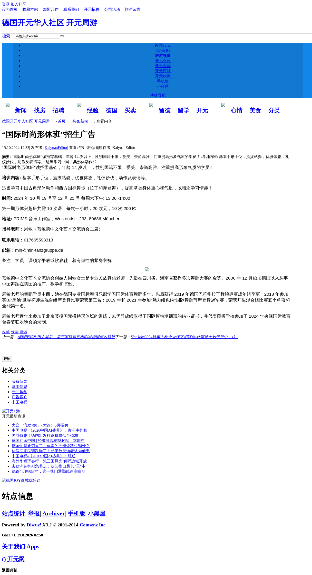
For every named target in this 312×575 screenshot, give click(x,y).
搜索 (6, 36)
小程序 (163, 86)
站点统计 (13, 513)
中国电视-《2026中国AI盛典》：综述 (44, 456)
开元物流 (163, 76)
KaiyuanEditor (56, 148)
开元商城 (163, 71)
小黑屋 (97, 513)
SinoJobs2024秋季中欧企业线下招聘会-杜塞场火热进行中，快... (184, 337)
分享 (15, 332)
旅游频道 (163, 55)
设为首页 (10, 9)
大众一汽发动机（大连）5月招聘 (40, 425)
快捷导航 (158, 95)
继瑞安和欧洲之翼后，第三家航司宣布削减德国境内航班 (66, 337)
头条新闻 (80, 121)
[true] (62, 36)
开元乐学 (19, 392)
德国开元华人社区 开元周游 (50, 22)
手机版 (163, 81)
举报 (34, 513)
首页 (163, 45)
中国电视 (19, 402)
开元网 (16, 559)
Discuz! (34, 524)
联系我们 (71, 9)
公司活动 (112, 9)
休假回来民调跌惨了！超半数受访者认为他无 (51, 451)
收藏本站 (30, 9)
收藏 (6, 332)
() (4, 559)
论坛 (163, 50)
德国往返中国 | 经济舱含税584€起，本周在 (48, 441)
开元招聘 (91, 9)
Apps (33, 546)
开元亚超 (163, 61)
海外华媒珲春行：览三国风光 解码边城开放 (49, 461)
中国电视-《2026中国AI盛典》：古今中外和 (49, 430)
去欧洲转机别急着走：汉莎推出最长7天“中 (49, 466)
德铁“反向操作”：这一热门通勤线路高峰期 (48, 471)
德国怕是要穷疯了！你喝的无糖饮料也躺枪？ (51, 446)
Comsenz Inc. (93, 524)
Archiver (53, 513)
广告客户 (19, 397)
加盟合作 (50, 9)
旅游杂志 (132, 9)
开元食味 (163, 66)
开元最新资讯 (13, 416)
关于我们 (13, 546)
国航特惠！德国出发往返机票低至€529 (45, 435)
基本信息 (19, 387)
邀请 (23, 332)
